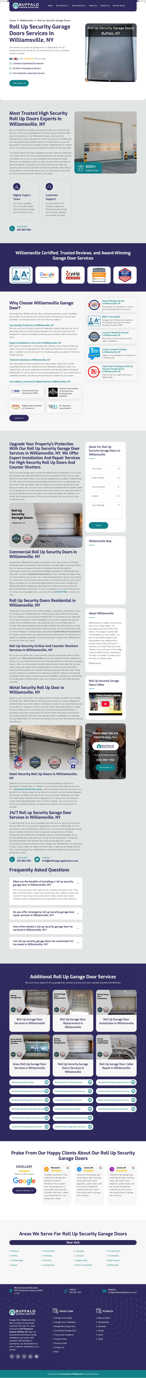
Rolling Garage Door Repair (23, 1082)
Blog (56, 1351)
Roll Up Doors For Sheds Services (68, 1082)
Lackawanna (49, 1265)
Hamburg (48, 1256)
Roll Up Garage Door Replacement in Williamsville (73, 1023)
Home (50, 5)
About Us (93, 5)
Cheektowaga (17, 1260)
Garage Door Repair (63, 1318)
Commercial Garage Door (66, 1330)
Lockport (80, 1256)
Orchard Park (114, 1251)
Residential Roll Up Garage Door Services (115, 1082)
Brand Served (78, 5)
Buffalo (14, 1256)
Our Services (61, 5)
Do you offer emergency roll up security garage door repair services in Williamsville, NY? (43, 913)
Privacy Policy (61, 1339)
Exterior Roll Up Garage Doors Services (28, 1118)
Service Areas (119, 5)
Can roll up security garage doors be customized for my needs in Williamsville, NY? (43, 943)
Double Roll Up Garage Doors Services (27, 1100)
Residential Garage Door (65, 1326)
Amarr (100, 1335)
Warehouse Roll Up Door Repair (68, 1109)
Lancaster (80, 1251)
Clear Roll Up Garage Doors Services (27, 1127)
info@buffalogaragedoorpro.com (60, 860)
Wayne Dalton (104, 1318)
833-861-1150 (24, 229)
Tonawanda (113, 1256)
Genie (100, 1339)
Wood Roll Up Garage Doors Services (70, 1127)
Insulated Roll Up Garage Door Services (28, 1091)
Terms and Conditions (64, 1335)
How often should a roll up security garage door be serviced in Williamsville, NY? (43, 928)
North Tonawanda (84, 1265)
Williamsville (26, 20)
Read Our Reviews (23, 1190)
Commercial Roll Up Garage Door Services (72, 1118)
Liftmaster (102, 1326)
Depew (14, 1265)
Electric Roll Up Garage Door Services (114, 1091)
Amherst (15, 1251)
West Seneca (113, 1260)
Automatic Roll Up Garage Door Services (28, 1109)
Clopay (101, 1330)
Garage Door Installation (65, 1322)
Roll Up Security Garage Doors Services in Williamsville (73, 1068)
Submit (98, 525)
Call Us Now (18, 83)
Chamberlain (103, 1322)
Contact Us (105, 5)
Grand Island (49, 1251)
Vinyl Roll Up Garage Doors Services (70, 1091)
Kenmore (47, 1260)
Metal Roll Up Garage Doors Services (113, 1100)
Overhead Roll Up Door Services (68, 1100)
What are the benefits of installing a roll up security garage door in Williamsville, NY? (43, 883)
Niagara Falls (81, 1260)
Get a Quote (104, 767)
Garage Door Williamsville (72, 1374)
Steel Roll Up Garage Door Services (113, 1109)
